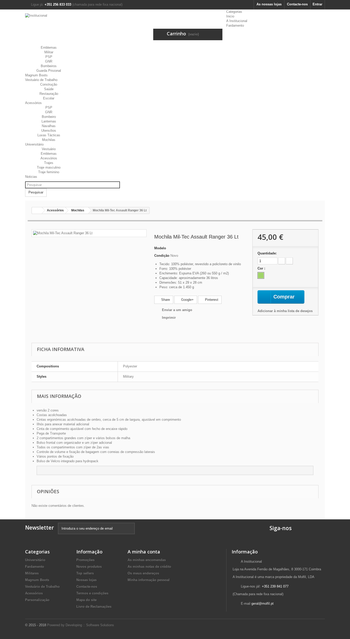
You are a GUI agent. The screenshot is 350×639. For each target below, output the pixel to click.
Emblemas (49, 47)
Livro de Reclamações (93, 607)
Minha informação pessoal (149, 580)
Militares (32, 573)
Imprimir (169, 318)
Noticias (31, 177)
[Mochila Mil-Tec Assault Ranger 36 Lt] (62, 233)
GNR (48, 61)
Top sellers (85, 573)
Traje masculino (48, 167)
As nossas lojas (269, 4)
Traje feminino (48, 172)
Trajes (48, 163)
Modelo (160, 248)
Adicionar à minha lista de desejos (285, 311)
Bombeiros (49, 66)
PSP (48, 57)
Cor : (262, 268)
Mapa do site (86, 600)
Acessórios (33, 103)
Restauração (48, 94)
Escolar (48, 98)
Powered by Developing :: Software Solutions (80, 625)
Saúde (49, 89)
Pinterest (211, 300)
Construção (48, 84)
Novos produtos (89, 567)
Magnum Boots (36, 75)
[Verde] (261, 275)
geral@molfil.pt (262, 603)
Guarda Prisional (48, 71)
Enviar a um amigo (177, 310)
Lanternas (49, 121)
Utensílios (48, 130)
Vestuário (49, 149)
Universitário (34, 144)
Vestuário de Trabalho (41, 80)
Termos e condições (92, 593)
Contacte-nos (297, 4)
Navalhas (49, 126)
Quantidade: (267, 253)
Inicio (230, 16)
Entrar (317, 4)
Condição (161, 255)
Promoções (85, 560)
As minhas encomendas (147, 560)
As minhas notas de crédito (149, 567)
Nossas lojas (86, 580)
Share (165, 300)
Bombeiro (49, 117)
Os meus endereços (143, 573)
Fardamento (235, 25)
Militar (48, 52)
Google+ (187, 300)
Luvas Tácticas (48, 135)
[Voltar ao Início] (37, 210)
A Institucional (236, 21)
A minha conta (144, 552)
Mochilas (48, 140)
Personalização (37, 600)
